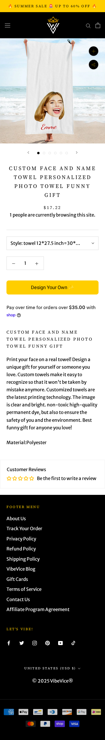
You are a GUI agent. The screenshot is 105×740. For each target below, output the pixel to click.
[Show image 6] (66, 153)
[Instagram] (34, 642)
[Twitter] (21, 642)
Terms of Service (23, 589)
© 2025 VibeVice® (52, 681)
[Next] (77, 152)
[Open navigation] (7, 25)
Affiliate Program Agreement (37, 609)
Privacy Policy (21, 539)
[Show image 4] (55, 153)
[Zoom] (93, 51)
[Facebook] (8, 642)
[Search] (88, 25)
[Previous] (28, 152)
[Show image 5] (61, 153)
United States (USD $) (50, 668)
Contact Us (18, 599)
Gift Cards (17, 579)
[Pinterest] (47, 642)
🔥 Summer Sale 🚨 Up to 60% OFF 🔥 (52, 6)
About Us (16, 519)
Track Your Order (24, 529)
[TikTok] (73, 642)
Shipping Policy (23, 559)
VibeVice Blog (20, 569)
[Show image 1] (38, 153)
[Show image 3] (49, 153)
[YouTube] (60, 642)
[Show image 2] (44, 153)
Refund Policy (21, 549)
